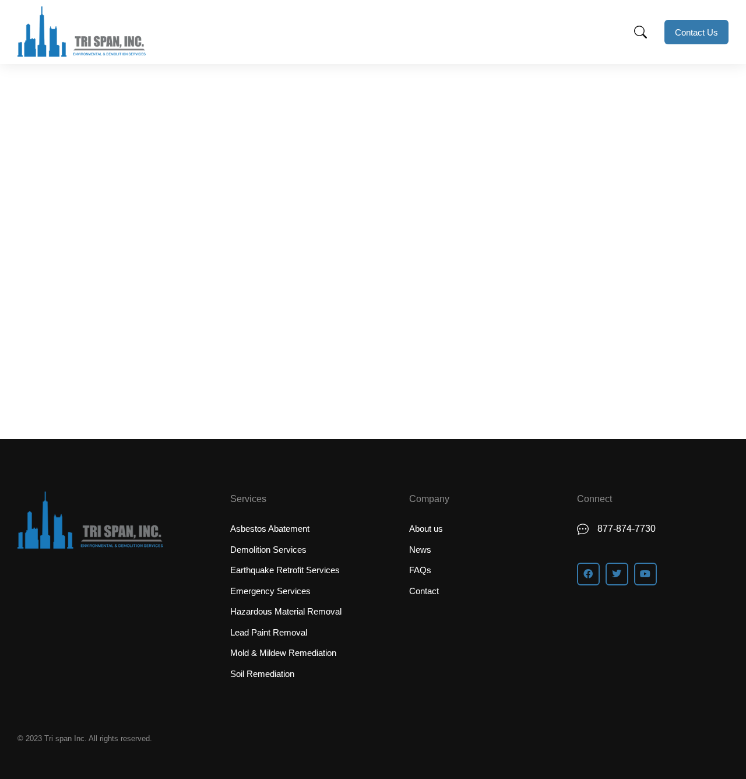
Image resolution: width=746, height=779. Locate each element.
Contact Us (696, 32)
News (50, 277)
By (97, 277)
